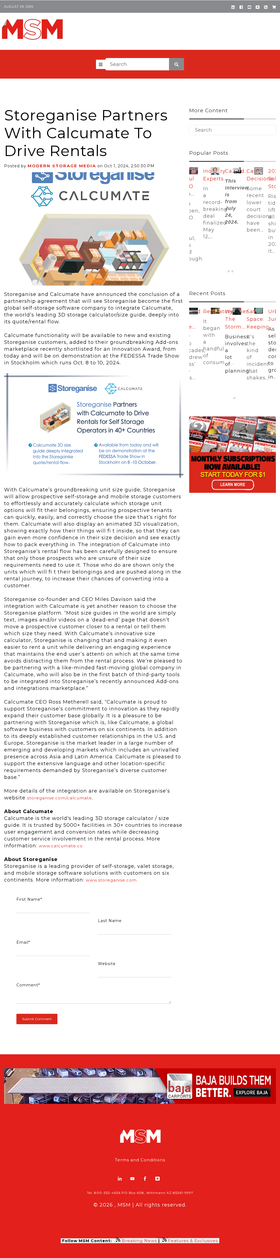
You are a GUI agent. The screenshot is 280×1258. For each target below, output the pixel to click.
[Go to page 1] (228, 271)
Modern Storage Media (62, 165)
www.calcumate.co (61, 845)
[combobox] (144, 64)
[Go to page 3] (236, 271)
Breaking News (139, 1240)
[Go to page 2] (232, 271)
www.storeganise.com (111, 880)
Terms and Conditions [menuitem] (140, 1159)
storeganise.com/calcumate (59, 798)
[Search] (176, 64)
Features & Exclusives (193, 1240)
